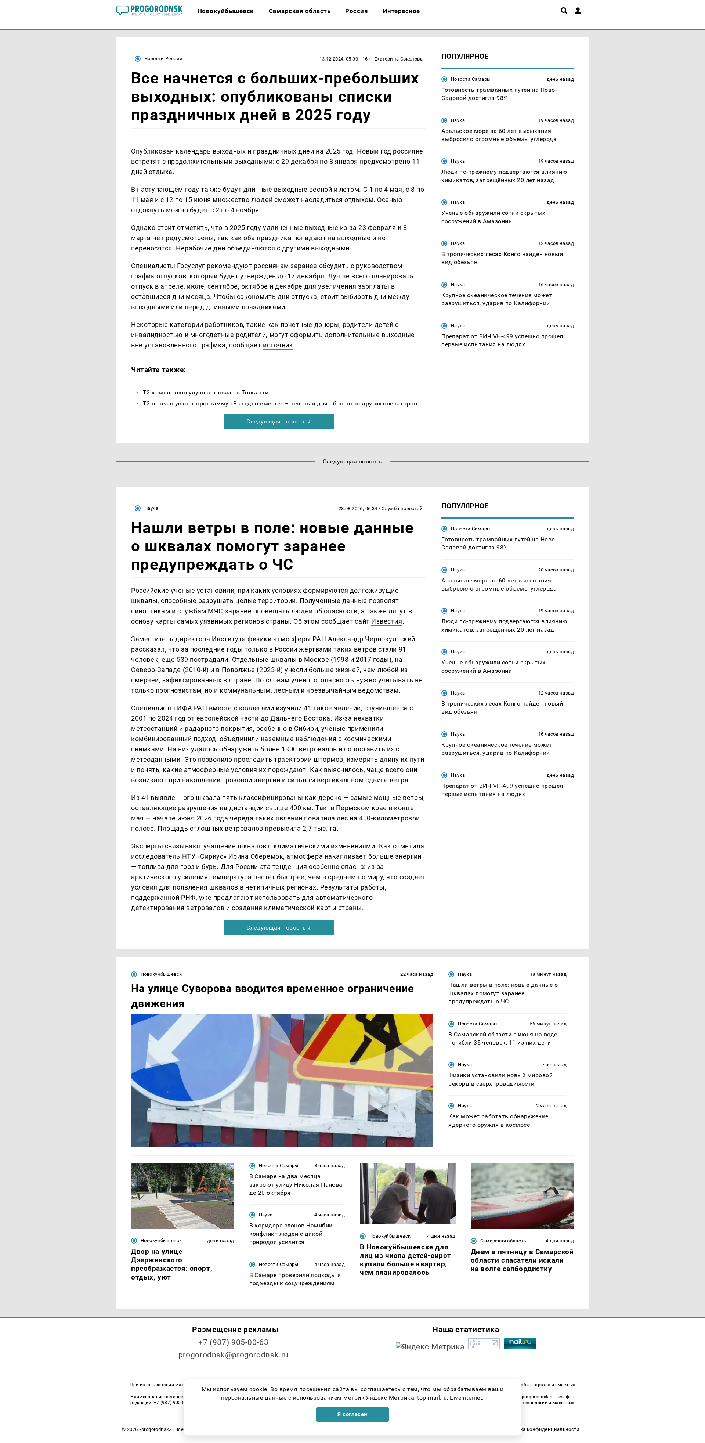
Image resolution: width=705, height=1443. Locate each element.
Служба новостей (402, 508)
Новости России (163, 58)
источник (278, 345)
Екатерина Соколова (398, 59)
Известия (386, 621)
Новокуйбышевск (161, 974)
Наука (458, 120)
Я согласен (352, 1414)
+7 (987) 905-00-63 (233, 1342)
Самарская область (503, 1241)
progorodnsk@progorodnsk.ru (233, 1354)
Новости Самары (471, 79)
